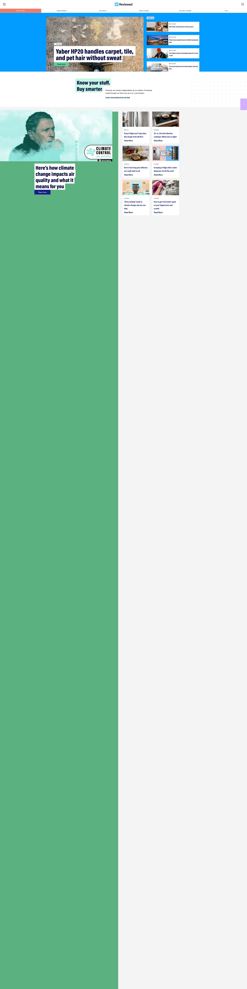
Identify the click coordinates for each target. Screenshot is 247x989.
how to (126, 130)
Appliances (103, 11)
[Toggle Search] (242, 4)
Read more (61, 64)
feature (126, 164)
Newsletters (20, 11)
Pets (226, 11)
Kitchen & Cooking (185, 11)
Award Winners (62, 11)
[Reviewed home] (123, 4)
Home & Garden (144, 11)
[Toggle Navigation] (4, 4)
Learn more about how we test (118, 97)
